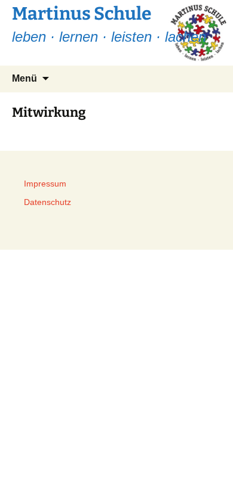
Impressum (45, 183)
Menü (24, 78)
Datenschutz (47, 202)
